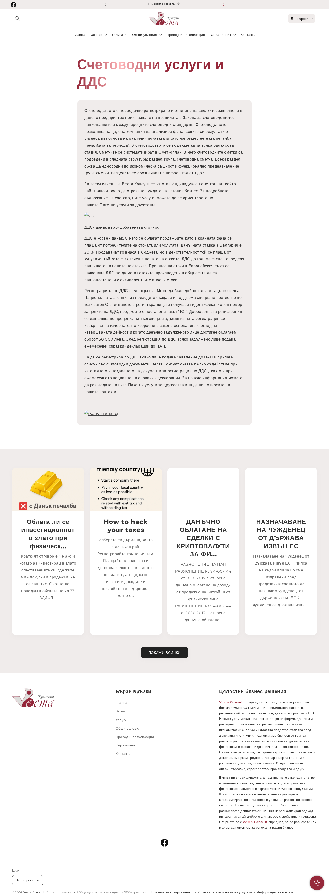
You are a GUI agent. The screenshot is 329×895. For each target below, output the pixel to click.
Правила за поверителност (172, 892)
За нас (121, 711)
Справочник (126, 745)
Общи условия (128, 728)
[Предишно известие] (105, 4)
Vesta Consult (34, 892)
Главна (122, 703)
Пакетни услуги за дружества (128, 205)
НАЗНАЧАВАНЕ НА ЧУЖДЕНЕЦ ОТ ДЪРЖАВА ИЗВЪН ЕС (281, 534)
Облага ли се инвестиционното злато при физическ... (48, 534)
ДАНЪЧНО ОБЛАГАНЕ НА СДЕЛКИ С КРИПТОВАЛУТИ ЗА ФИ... (203, 538)
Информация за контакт (275, 892)
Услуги (121, 720)
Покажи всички (164, 652)
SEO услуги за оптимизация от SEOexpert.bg (111, 892)
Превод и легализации (135, 737)
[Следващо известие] (223, 4)
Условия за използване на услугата (225, 892)
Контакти (123, 753)
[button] (17, 18)
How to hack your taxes (126, 526)
